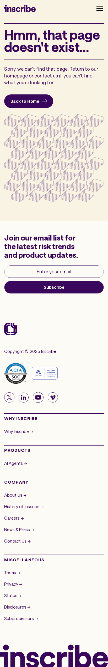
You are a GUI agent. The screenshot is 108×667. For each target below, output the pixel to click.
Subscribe (54, 287)
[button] (98, 8)
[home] (20, 8)
